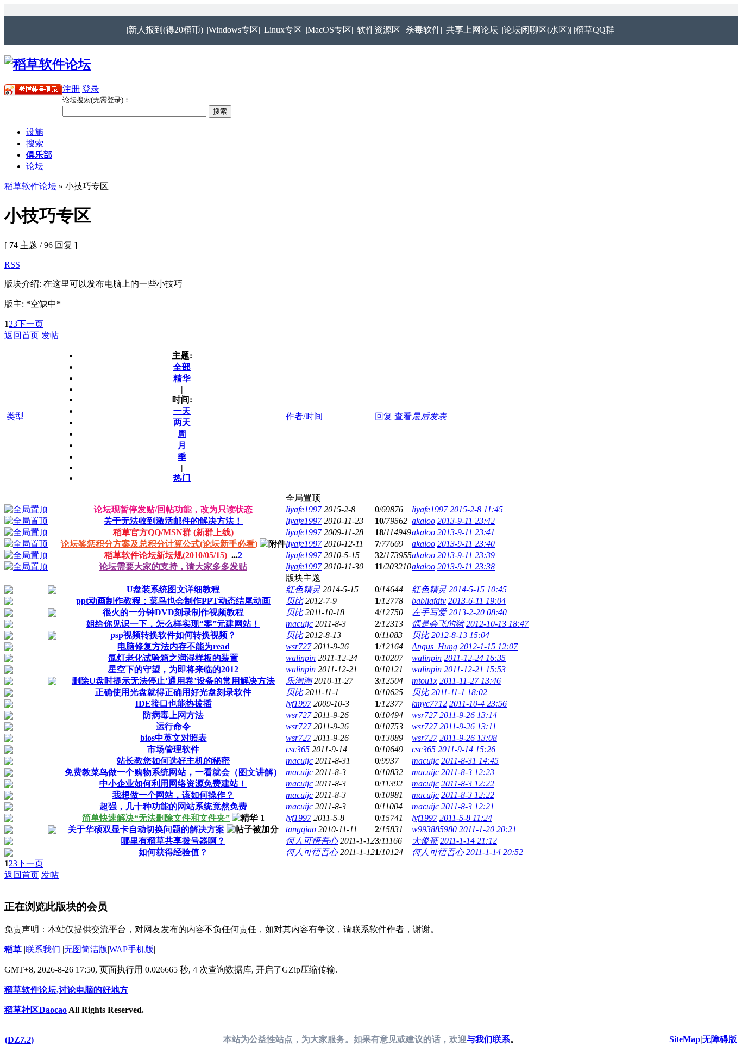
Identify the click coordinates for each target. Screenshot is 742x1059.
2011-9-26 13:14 (468, 715)
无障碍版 (719, 1039)
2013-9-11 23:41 (466, 532)
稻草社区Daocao (35, 1009)
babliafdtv (429, 600)
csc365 (298, 749)
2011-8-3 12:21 (467, 806)
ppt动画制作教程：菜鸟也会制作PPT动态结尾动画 (173, 600)
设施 (34, 132)
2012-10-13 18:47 (497, 623)
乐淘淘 (299, 680)
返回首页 (21, 335)
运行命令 (173, 726)
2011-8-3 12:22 (467, 783)
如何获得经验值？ (173, 852)
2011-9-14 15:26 (466, 749)
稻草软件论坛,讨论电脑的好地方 (66, 989)
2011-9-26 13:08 (468, 737)
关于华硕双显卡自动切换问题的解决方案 (146, 829)
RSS (12, 264)
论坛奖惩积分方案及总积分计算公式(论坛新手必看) (159, 543)
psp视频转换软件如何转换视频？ (173, 635)
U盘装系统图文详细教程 (173, 589)
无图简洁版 (86, 949)
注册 (71, 89)
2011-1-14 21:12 (468, 840)
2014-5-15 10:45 (478, 589)
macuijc (299, 623)
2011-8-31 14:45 (470, 760)
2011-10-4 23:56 (478, 703)
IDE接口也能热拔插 (173, 703)
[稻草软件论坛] (47, 64)
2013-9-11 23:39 (466, 555)
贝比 (294, 600)
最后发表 (429, 416)
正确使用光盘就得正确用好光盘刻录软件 (173, 692)
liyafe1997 (304, 509)
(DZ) (19, 1039)
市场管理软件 (173, 749)
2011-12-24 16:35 (475, 657)
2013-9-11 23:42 (466, 520)
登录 (90, 89)
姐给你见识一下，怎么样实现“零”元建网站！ (173, 623)
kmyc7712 (429, 703)
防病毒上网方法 (173, 715)
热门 (182, 477)
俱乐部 (39, 154)
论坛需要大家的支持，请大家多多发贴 (173, 566)
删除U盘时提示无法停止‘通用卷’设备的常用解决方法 (173, 680)
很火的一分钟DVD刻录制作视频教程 (173, 612)
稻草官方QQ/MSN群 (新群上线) (173, 532)
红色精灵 (303, 589)
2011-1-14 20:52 (494, 852)
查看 (403, 416)
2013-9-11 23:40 (466, 543)
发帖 (50, 335)
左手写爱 (429, 612)
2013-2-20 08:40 (478, 612)
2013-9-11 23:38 (466, 566)
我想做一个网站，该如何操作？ (173, 795)
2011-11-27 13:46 (470, 680)
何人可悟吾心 (312, 840)
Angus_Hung (434, 646)
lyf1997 (298, 703)
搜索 (34, 143)
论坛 (34, 166)
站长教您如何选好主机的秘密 (173, 760)
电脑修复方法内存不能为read (173, 646)
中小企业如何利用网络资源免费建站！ (173, 783)
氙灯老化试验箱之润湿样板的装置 (173, 657)
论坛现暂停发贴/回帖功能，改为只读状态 (173, 509)
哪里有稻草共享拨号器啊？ (173, 840)
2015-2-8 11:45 (476, 509)
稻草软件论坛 (30, 186)
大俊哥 (425, 840)
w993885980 (434, 829)
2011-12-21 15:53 (475, 669)
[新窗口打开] (26, 509)
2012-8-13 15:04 (460, 635)
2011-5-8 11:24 (465, 817)
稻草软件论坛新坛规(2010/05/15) (165, 555)
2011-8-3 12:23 (467, 772)
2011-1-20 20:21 (488, 829)
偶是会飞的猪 (438, 623)
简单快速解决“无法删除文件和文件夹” (156, 817)
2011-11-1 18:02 (459, 692)
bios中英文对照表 (173, 737)
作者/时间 (304, 416)
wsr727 (298, 646)
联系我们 (43, 949)
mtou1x (424, 680)
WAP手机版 (131, 949)
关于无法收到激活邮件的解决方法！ (173, 520)
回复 (383, 416)
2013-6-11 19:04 (477, 600)
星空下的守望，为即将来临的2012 (173, 669)
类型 (15, 416)
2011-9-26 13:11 (467, 726)
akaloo (423, 520)
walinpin (301, 657)
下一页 (30, 324)
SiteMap (684, 1039)
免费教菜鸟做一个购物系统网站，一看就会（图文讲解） (173, 772)
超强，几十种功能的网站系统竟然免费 (173, 806)
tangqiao (301, 829)
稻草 (13, 949)
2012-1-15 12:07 (489, 646)
